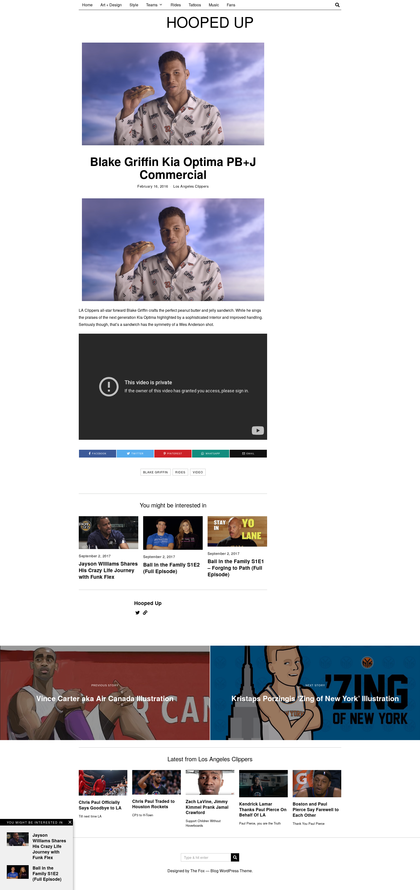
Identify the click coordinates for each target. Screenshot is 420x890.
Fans (231, 5)
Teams (152, 5)
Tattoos (195, 5)
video (198, 472)
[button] (235, 857)
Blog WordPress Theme (231, 870)
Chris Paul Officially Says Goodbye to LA (100, 805)
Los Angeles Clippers (191, 186)
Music (214, 5)
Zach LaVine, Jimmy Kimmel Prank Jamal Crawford (207, 807)
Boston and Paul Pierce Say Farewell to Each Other (316, 809)
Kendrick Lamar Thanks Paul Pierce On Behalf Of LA (263, 809)
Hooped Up (148, 602)
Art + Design (111, 5)
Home (87, 5)
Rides (176, 5)
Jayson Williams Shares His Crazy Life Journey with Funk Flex (108, 570)
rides (180, 472)
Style (134, 5)
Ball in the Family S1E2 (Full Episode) (171, 568)
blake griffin (155, 472)
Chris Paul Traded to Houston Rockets (153, 804)
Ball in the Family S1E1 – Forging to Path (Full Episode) (236, 568)
